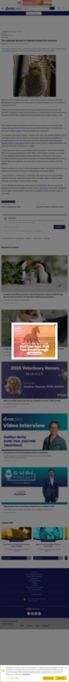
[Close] (66, 668)
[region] (34, 673)
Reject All (61, 678)
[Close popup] (55, 325)
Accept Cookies (48, 678)
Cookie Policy (26, 674)
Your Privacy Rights (12, 678)
